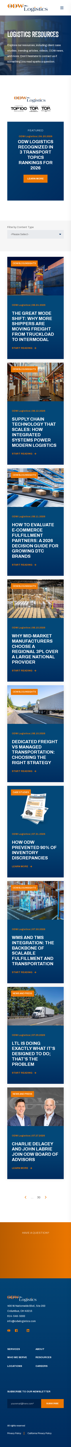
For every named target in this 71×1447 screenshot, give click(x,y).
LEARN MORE (35, 178)
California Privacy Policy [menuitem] (39, 1433)
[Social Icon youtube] (10, 1330)
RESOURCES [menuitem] (43, 1357)
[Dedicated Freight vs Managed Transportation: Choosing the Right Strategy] (35, 733)
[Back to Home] (27, 7)
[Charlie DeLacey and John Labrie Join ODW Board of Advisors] (35, 1133)
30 (38, 1197)
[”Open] (62, 8)
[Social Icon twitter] (22, 1331)
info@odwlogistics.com (21, 1321)
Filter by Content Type (20, 227)
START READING (22, 348)
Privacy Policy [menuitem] (14, 1433)
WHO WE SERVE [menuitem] (17, 1357)
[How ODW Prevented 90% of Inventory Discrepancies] (35, 831)
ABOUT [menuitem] (40, 1349)
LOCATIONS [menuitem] (14, 1366)
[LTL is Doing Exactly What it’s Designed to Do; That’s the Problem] (35, 1035)
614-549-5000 (16, 1316)
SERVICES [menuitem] (13, 1349)
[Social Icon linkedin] (26, 1330)
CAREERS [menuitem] (42, 1366)
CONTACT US (35, 1265)
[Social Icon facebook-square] (16, 1330)
